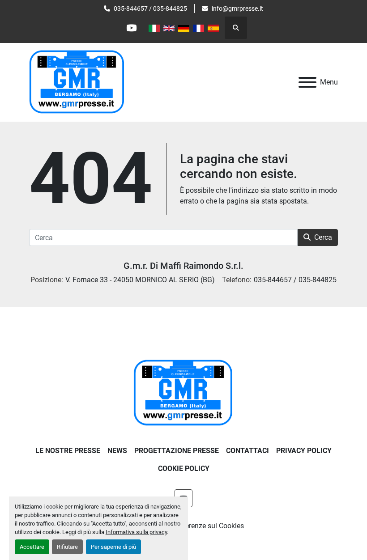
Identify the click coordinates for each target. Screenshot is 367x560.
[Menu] (307, 82)
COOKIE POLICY (183, 468)
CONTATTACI (247, 450)
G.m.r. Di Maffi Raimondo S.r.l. (183, 265)
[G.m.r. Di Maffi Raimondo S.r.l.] (183, 393)
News (117, 450)
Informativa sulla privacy (136, 532)
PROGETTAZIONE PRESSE (176, 450)
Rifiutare (67, 546)
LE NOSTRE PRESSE (67, 450)
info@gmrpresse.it (237, 8)
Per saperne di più (113, 546)
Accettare (32, 546)
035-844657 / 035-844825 (150, 8)
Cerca (323, 237)
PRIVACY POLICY (304, 450)
